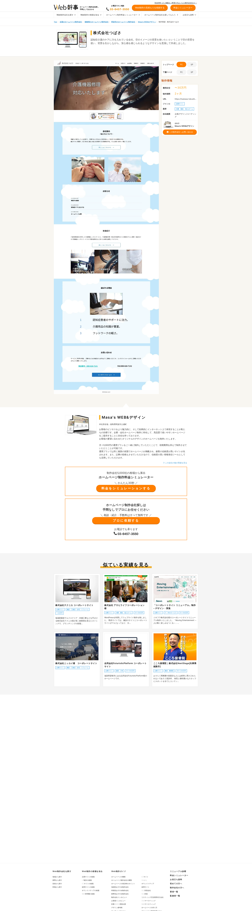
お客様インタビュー (118, 901)
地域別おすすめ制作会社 (120, 887)
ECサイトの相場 (87, 884)
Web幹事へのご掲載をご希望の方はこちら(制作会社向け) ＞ (175, 3)
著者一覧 (174, 891)
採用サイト (145, 887)
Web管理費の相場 (88, 894)
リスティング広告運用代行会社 (152, 897)
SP (192, 64)
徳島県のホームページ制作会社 (97, 22)
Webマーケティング (148, 904)
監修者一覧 (175, 896)
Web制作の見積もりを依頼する (150, 7)
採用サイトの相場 (88, 887)
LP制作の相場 (87, 880)
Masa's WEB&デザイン (147, 22)
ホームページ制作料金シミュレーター (121, 15)
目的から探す (57, 884)
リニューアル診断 (178, 871)
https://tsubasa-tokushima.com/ (186, 99)
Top (55, 22)
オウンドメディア (147, 884)
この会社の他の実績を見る (175, 463)
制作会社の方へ (177, 887)
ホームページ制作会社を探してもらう (160, 15)
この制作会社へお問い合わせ (181, 132)
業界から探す (57, 880)
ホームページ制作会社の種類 (121, 880)
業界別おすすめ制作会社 (120, 894)
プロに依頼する (126, 520)
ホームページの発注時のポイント (123, 884)
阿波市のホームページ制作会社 (123, 22)
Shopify (144, 880)
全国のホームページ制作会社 (71, 22)
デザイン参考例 (116, 908)
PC (181, 72)
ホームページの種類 (118, 877)
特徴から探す (57, 887)
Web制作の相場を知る (89, 15)
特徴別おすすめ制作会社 (120, 890)
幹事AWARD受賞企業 (118, 904)
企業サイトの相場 (88, 877)
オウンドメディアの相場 (90, 890)
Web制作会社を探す (65, 15)
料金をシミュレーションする (126, 488)
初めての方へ (176, 883)
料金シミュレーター (179, 875)
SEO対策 (144, 894)
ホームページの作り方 (149, 908)
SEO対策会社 (146, 890)
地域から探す (57, 877)
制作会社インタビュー (119, 897)
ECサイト (144, 877)
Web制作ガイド (118, 871)
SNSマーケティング (148, 901)
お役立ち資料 (188, 15)
